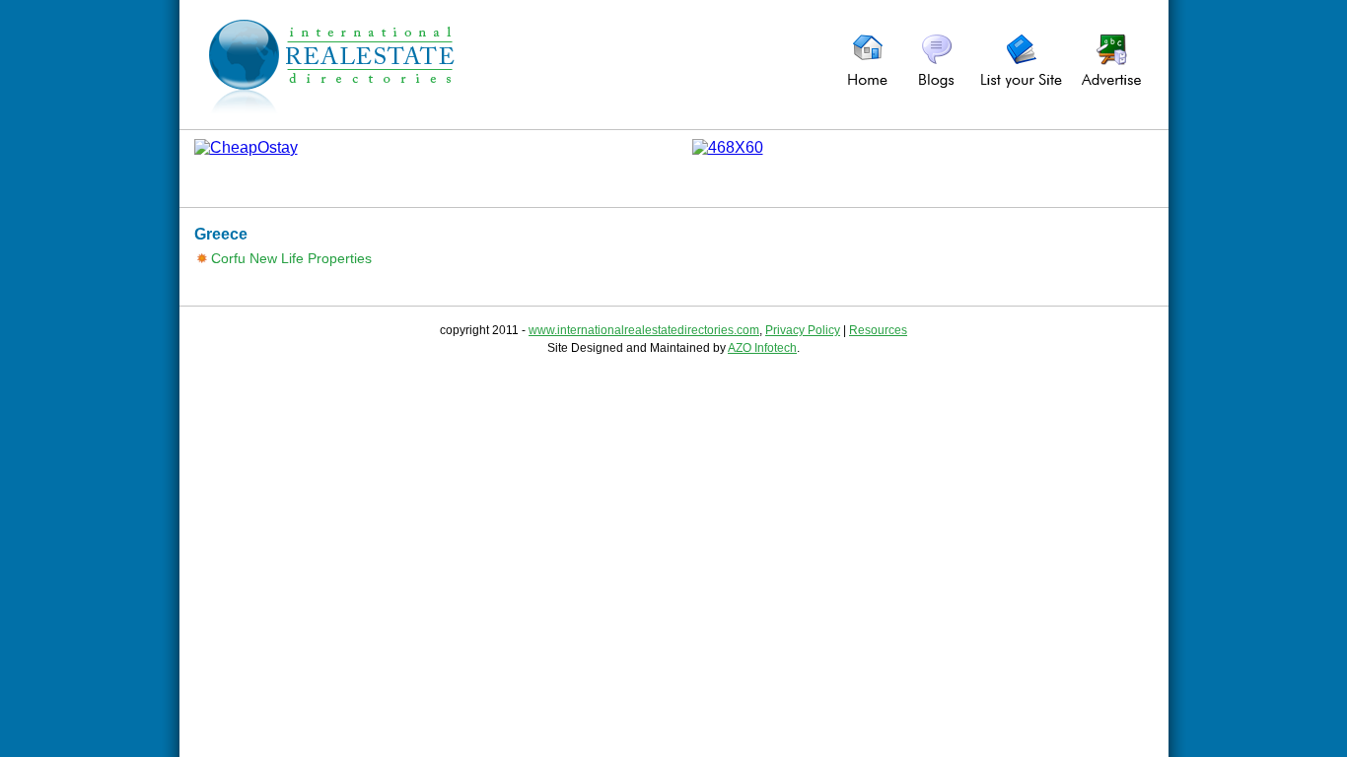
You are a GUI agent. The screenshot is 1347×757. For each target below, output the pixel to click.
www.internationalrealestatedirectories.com (644, 330)
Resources (878, 330)
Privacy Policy (802, 330)
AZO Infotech (762, 348)
